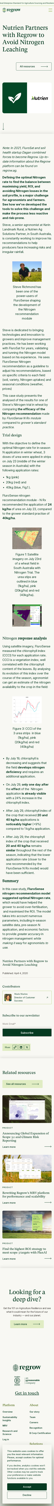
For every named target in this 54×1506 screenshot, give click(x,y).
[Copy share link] (15, 1047)
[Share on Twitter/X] (27, 1047)
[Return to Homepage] (27, 1367)
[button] (50, 10)
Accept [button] (27, 1486)
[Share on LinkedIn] (21, 1047)
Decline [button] (27, 1495)
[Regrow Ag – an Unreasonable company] (32, 1381)
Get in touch (27, 1393)
